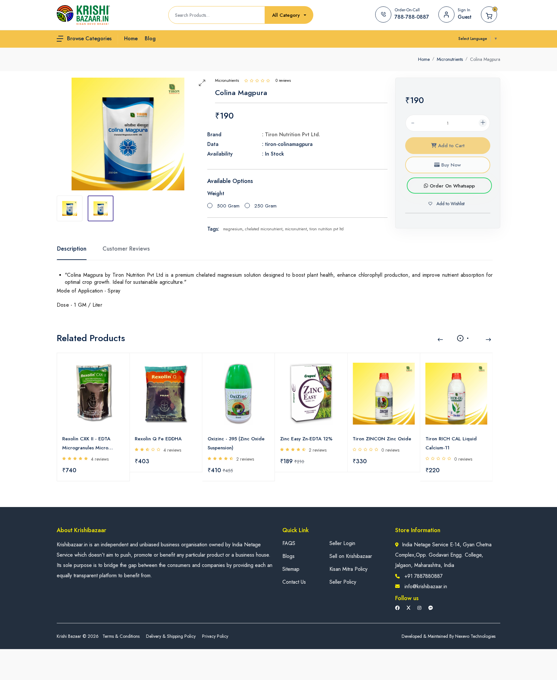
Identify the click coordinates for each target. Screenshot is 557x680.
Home (424, 59)
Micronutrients (450, 59)
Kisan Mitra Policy (348, 569)
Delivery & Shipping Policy (171, 636)
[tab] (70, 208)
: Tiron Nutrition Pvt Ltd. (291, 134)
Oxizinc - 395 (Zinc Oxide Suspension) (236, 443)
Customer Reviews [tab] (126, 248)
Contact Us (294, 582)
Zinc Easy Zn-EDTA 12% (306, 438)
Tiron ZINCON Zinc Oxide (382, 438)
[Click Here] (246, 80)
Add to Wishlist (449, 203)
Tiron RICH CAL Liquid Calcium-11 (451, 443)
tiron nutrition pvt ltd (326, 229)
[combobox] (289, 15)
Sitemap (290, 569)
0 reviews (390, 450)
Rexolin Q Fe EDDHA (158, 438)
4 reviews (100, 459)
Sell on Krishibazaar (350, 556)
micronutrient (296, 229)
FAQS (288, 543)
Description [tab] (71, 248)
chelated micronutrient (263, 229)
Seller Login (342, 543)
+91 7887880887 (424, 576)
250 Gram (265, 205)
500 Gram (228, 205)
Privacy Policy (215, 636)
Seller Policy (342, 582)
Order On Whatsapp (451, 185)
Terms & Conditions (121, 636)
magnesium (232, 229)
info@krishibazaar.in (426, 586)
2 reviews (245, 459)
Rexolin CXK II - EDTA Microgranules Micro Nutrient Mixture (86, 443)
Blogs (288, 556)
